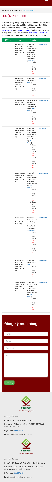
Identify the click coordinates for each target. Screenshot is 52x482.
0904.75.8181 (19, 430)
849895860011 (43, 100)
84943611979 (43, 260)
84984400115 (43, 282)
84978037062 (43, 128)
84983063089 (43, 218)
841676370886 (43, 173)
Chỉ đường (31, 61)
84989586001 (43, 78)
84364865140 (43, 44)
